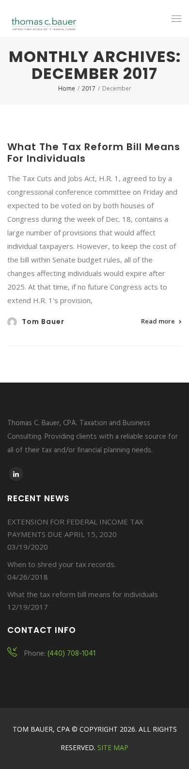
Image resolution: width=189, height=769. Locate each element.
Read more (158, 321)
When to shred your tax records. (61, 564)
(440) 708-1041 (71, 654)
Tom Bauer (43, 321)
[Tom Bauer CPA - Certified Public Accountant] (43, 18)
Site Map (112, 747)
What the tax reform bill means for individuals (93, 152)
